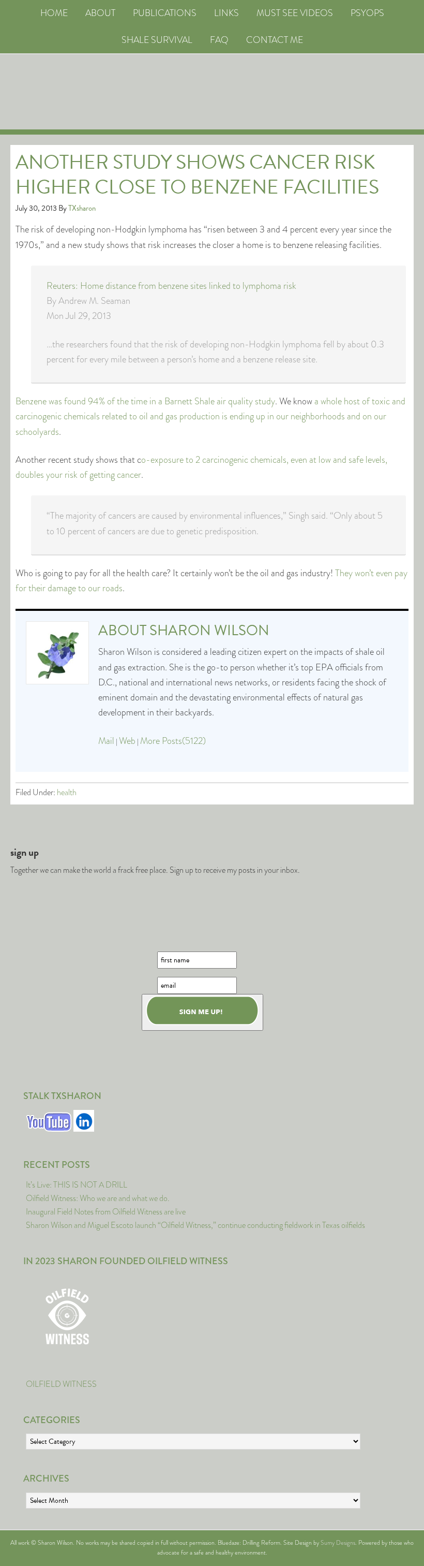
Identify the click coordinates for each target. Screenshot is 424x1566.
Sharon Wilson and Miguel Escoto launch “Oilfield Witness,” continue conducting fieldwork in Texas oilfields (195, 1225)
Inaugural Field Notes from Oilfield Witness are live (106, 1212)
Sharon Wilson (209, 630)
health (67, 792)
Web (127, 741)
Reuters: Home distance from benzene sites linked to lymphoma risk (171, 285)
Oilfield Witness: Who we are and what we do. (98, 1198)
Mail (106, 741)
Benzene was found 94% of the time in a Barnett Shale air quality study (145, 401)
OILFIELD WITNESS (61, 1384)
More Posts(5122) (173, 741)
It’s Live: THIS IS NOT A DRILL (76, 1185)
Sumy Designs (338, 1542)
